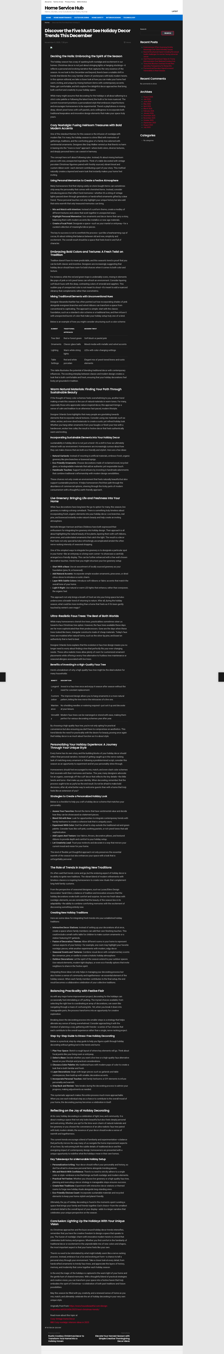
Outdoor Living (81, 17)
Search (143, 29)
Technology (129, 17)
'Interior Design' (53, 1327)
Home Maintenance (63, 17)
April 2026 (147, 106)
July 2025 (147, 127)
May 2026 (147, 104)
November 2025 (149, 118)
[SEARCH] (172, 17)
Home (48, 17)
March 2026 (148, 109)
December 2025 (149, 116)
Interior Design (113, 17)
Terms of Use (58, 2)
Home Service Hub (64, 8)
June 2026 (147, 101)
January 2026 (149, 113)
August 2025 (148, 125)
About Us (48, 2)
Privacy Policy (70, 2)
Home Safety (97, 17)
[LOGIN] (177, 17)
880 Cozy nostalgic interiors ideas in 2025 (69, 1322)
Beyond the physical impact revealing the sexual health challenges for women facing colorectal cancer (161, 54)
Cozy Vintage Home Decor (62, 1319)
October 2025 (149, 120)
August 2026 (148, 97)
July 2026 (147, 99)
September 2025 (150, 123)
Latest (175, 11)
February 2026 (149, 111)
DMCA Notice (82, 2)
